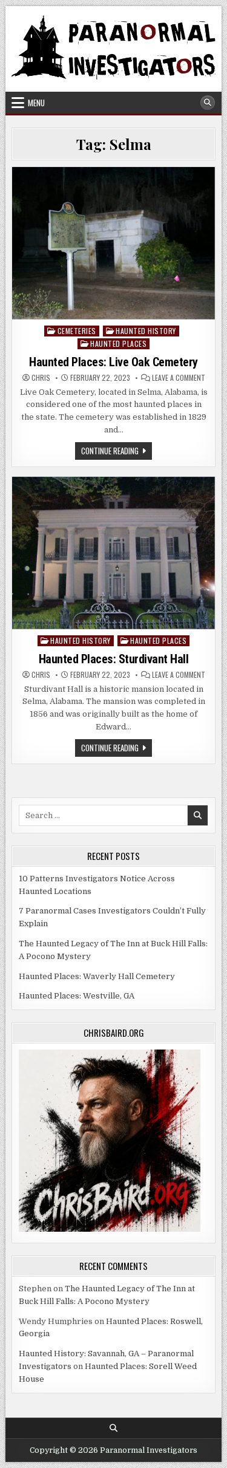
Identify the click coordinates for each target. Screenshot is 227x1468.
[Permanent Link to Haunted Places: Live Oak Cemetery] (113, 243)
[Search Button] (207, 102)
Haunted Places (118, 343)
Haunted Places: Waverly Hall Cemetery (97, 976)
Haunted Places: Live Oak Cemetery (113, 362)
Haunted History (146, 331)
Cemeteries (77, 331)
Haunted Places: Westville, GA (76, 995)
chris (40, 377)
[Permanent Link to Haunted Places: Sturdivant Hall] (113, 553)
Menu (36, 103)
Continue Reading (116, 452)
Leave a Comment (178, 377)
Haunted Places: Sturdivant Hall (114, 659)
